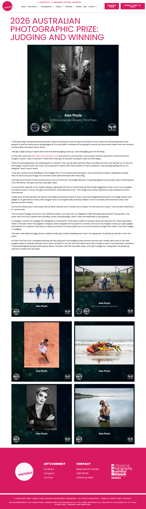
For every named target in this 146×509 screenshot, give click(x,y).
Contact (91, 6)
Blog (85, 6)
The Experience (46, 6)
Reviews (79, 6)
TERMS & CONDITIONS (111, 498)
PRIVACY (127, 498)
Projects (58, 6)
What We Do (32, 6)
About (23, 6)
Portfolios (69, 6)
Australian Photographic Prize (44, 156)
